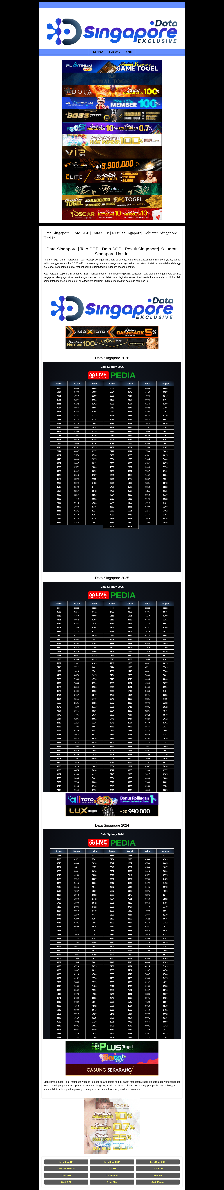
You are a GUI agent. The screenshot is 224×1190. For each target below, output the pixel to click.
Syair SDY (112, 1182)
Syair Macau (157, 1182)
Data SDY (66, 1175)
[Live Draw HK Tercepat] (112, 1126)
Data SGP (158, 1168)
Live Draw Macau (66, 1168)
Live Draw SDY (157, 1162)
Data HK (112, 1168)
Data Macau (112, 1175)
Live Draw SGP (112, 1162)
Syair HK (157, 1175)
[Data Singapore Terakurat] (112, 66)
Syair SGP (66, 1182)
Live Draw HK (66, 1162)
